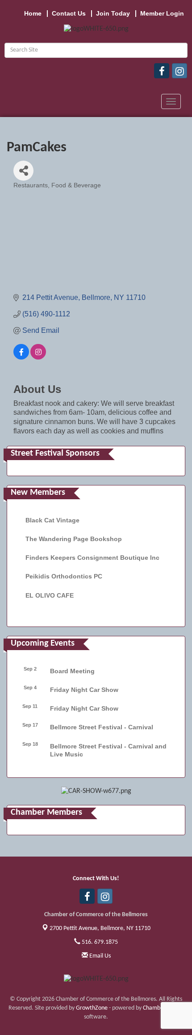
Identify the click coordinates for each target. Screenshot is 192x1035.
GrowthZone (92, 1008)
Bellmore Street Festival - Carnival (101, 727)
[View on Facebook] (21, 357)
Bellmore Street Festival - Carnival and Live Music (108, 750)
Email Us (99, 956)
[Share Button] (23, 171)
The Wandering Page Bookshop (73, 538)
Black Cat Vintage (52, 520)
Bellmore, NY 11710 (100, 928)
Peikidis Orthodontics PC (63, 576)
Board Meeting (72, 671)
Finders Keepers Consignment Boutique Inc (92, 557)
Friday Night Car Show (84, 689)
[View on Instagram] (38, 357)
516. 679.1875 (99, 942)
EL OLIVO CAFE (49, 595)
